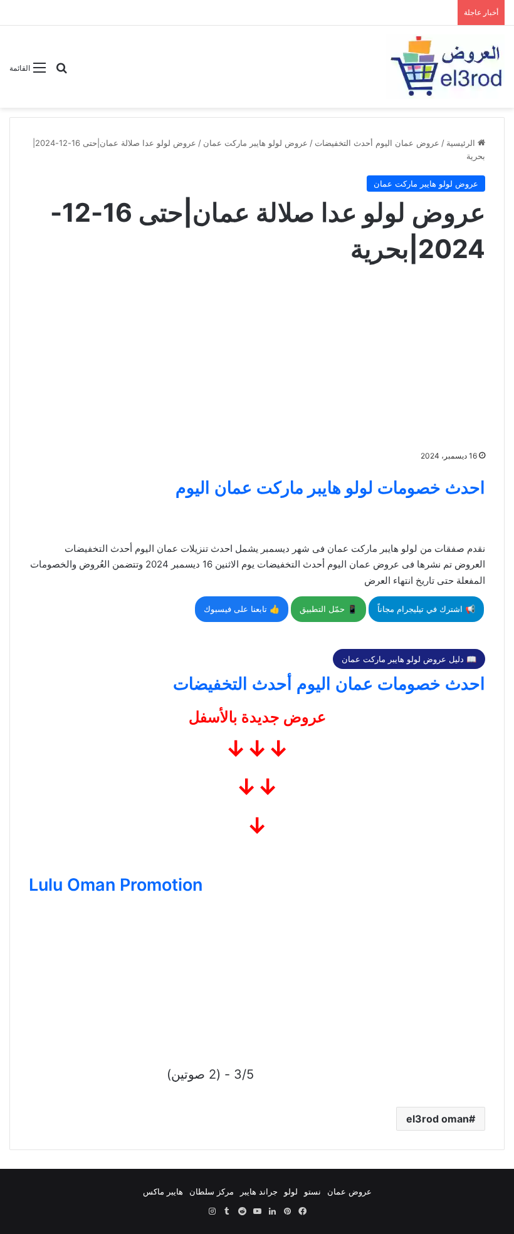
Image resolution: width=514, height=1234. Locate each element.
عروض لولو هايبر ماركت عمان (255, 143)
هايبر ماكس (163, 1191)
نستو (312, 1191)
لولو (291, 1191)
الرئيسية (462, 143)
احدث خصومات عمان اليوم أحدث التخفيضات (329, 683)
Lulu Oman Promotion (115, 884)
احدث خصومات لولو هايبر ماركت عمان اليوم (330, 487)
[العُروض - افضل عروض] (445, 66)
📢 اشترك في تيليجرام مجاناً (426, 609)
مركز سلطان (211, 1191)
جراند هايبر (259, 1191)
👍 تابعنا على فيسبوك (242, 609)
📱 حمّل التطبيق (328, 609)
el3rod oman (437, 1118)
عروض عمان (349, 1191)
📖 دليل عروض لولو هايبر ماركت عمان (409, 659)
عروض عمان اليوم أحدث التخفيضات (377, 143)
